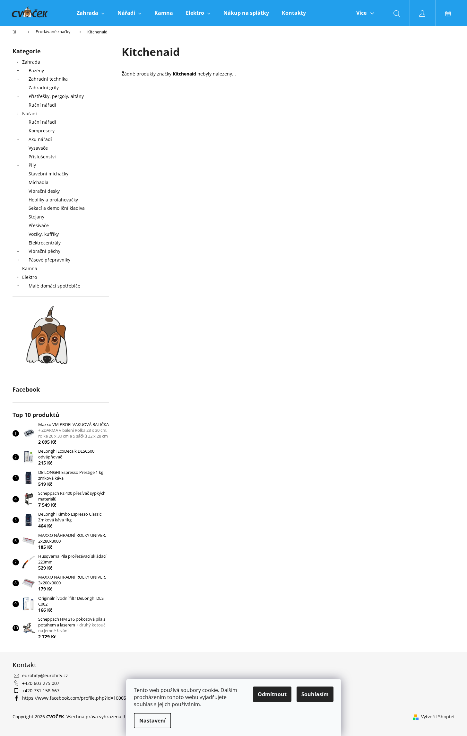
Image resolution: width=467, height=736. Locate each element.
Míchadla (38, 182)
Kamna (29, 268)
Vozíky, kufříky (44, 234)
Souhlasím (315, 694)
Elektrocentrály (45, 243)
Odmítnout (272, 694)
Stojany (36, 217)
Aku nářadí (40, 139)
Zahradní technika (48, 79)
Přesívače (39, 225)
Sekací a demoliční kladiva (57, 208)
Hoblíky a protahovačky (53, 200)
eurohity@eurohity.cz (45, 675)
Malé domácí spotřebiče (54, 286)
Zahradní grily (44, 87)
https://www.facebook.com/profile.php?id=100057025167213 (87, 698)
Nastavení (152, 720)
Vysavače (38, 148)
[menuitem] (90, 13)
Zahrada (31, 62)
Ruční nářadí (42, 105)
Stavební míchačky (48, 174)
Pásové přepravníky (49, 260)
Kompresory (42, 131)
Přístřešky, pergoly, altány (56, 96)
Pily (32, 165)
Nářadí (29, 114)
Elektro (29, 277)
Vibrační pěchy (44, 251)
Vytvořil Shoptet (438, 717)
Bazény (36, 70)
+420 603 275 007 (40, 683)
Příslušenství (42, 157)
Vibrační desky (44, 191)
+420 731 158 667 (40, 690)
